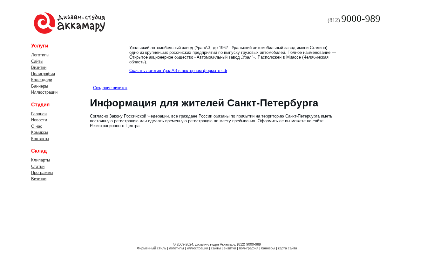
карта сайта (287, 248)
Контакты (40, 138)
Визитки (38, 67)
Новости (39, 120)
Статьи (37, 166)
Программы (42, 172)
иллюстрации (197, 248)
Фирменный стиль (151, 248)
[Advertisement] (374, 138)
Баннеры (39, 86)
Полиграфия (43, 73)
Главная (39, 113)
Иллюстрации (44, 92)
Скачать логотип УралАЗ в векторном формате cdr (178, 70)
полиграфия (248, 248)
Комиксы (39, 132)
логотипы (176, 248)
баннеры (268, 248)
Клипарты (40, 160)
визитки (230, 248)
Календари (41, 79)
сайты (216, 248)
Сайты (37, 61)
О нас (36, 126)
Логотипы (40, 55)
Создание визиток (110, 87)
